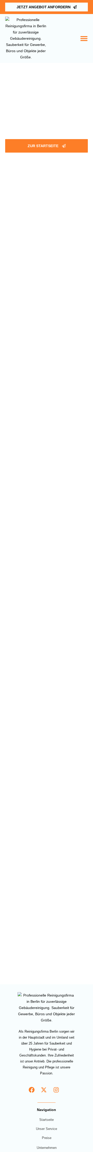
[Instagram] (56, 1090)
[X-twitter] (44, 1090)
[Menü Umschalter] (84, 38)
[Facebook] (31, 1090)
